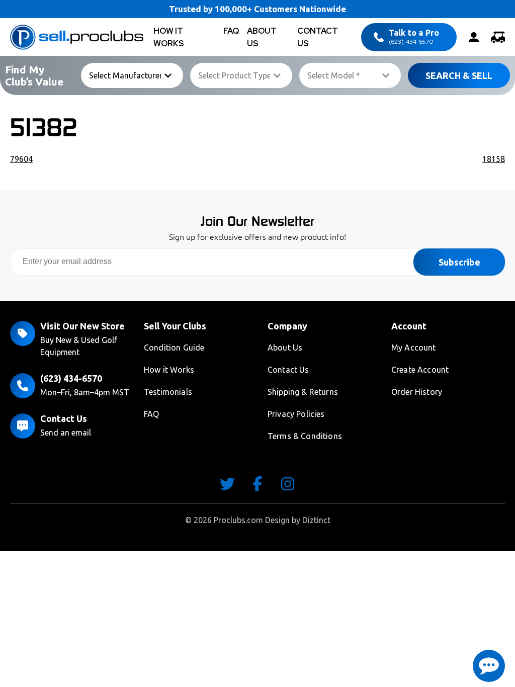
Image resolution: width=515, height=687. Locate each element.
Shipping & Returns (303, 391)
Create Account (420, 369)
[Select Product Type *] (241, 75)
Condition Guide (174, 347)
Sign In (474, 37)
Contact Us (63, 418)
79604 (21, 158)
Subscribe (459, 262)
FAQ (231, 31)
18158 (493, 158)
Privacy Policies (296, 413)
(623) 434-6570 (414, 37)
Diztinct (316, 520)
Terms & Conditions (305, 436)
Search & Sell (458, 75)
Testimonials (168, 391)
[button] (489, 666)
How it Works (169, 369)
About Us (285, 347)
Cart (498, 37)
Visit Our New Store (82, 326)
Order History (416, 391)
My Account (413, 347)
